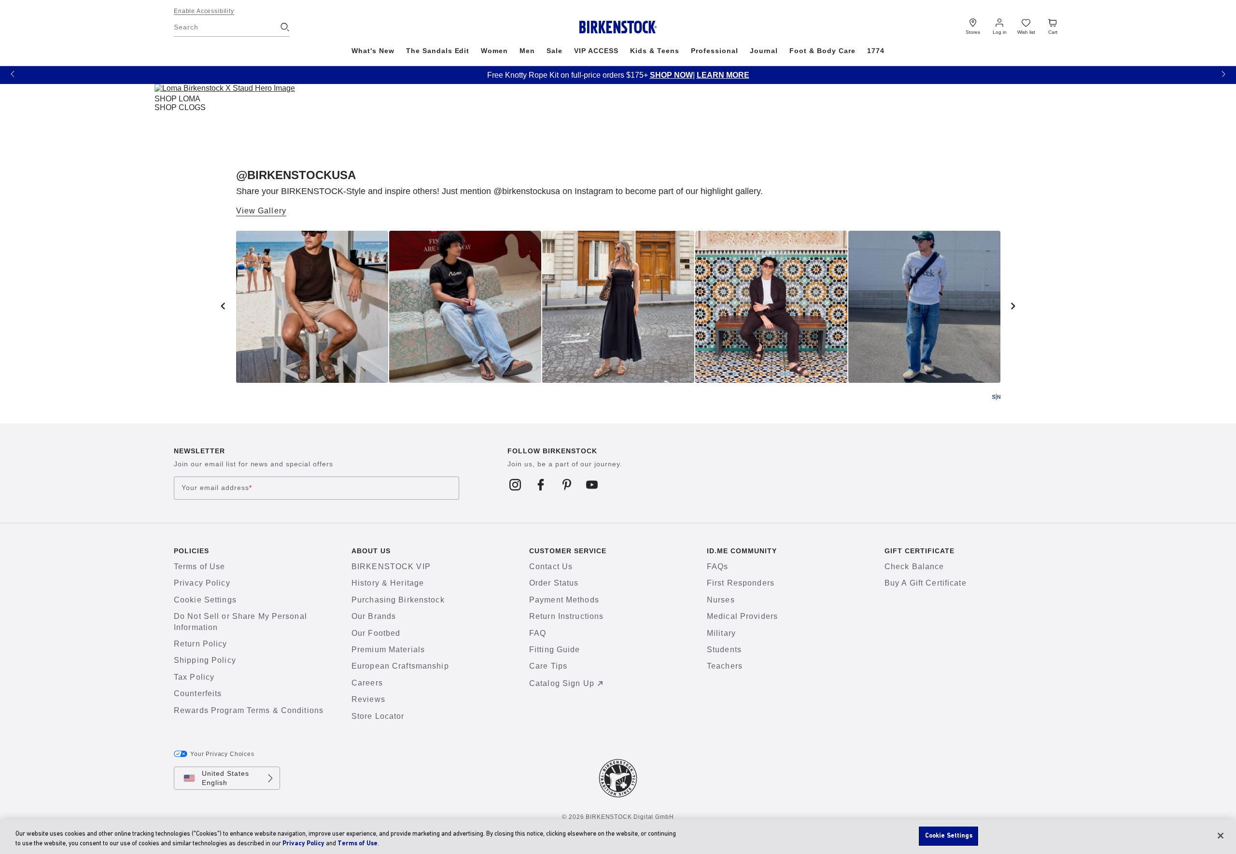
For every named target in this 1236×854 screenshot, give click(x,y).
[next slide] (1013, 306)
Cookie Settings (205, 600)
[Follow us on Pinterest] (567, 484)
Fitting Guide (554, 649)
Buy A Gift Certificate (926, 583)
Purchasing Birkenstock (398, 600)
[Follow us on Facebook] (541, 484)
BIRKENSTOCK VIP (391, 566)
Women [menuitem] (494, 51)
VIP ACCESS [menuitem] (596, 51)
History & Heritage (387, 583)
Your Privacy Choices (222, 754)
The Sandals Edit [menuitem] (438, 51)
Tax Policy (194, 677)
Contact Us (551, 566)
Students (724, 649)
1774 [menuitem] (876, 51)
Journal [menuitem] (764, 51)
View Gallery (261, 211)
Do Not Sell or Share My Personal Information (240, 621)
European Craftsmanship (400, 666)
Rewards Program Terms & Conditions (248, 710)
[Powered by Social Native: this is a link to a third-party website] (996, 396)
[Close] (1220, 835)
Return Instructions (566, 616)
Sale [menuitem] (554, 51)
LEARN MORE (54, 75)
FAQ (537, 633)
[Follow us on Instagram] (515, 484)
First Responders (740, 583)
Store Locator (378, 716)
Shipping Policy (205, 660)
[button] (12, 73)
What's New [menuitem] (372, 51)
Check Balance (914, 566)
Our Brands (373, 616)
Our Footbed (375, 633)
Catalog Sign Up (561, 683)
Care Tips (548, 666)
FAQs (717, 566)
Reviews (368, 699)
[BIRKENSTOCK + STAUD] (224, 90)
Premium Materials (388, 649)
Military (721, 633)
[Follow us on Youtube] (592, 484)
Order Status (553, 583)
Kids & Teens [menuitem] (654, 51)
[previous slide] (223, 306)
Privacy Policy (202, 583)
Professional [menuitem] (714, 51)
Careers (367, 683)
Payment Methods (564, 600)
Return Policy (200, 644)
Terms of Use (199, 566)
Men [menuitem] (527, 51)
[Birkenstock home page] (618, 27)
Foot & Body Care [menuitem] (822, 51)
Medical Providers (742, 616)
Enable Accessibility (204, 11)
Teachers (725, 666)
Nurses (721, 600)
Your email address (217, 488)
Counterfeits (198, 693)
